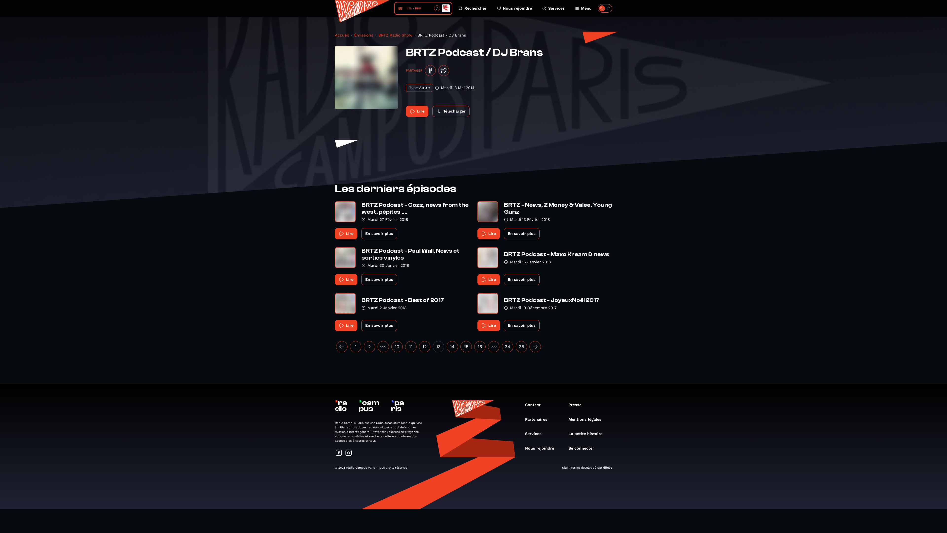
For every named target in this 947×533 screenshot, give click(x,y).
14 (452, 346)
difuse (607, 467)
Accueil (342, 35)
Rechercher (475, 8)
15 (466, 346)
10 (397, 346)
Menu (586, 8)
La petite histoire (585, 433)
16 (480, 346)
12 (424, 346)
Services (556, 8)
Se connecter (581, 448)
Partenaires (536, 419)
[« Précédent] (341, 346)
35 (521, 346)
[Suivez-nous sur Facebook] (339, 453)
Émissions (363, 35)
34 (507, 346)
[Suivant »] (535, 346)
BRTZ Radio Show (395, 35)
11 (411, 346)
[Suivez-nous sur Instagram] (349, 453)
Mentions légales (584, 419)
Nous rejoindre (517, 8)
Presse (575, 404)
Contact (533, 404)
